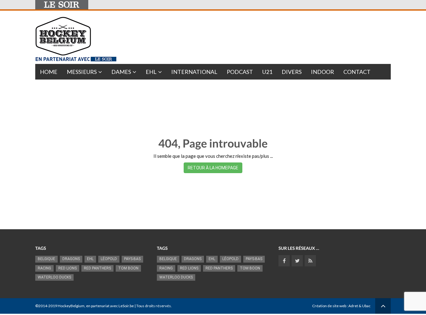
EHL (151, 71)
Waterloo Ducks (54, 277)
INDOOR (322, 71)
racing (44, 268)
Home (48, 71)
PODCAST (240, 71)
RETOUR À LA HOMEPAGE (213, 167)
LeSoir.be (126, 305)
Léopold (109, 259)
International (194, 71)
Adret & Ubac (359, 305)
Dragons (71, 259)
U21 (267, 71)
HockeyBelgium (71, 305)
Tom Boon (128, 268)
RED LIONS (67, 268)
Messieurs (82, 71)
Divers (292, 71)
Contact (356, 71)
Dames (121, 71)
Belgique (46, 259)
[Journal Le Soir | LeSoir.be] (61, 4)
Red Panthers (97, 268)
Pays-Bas (132, 259)
